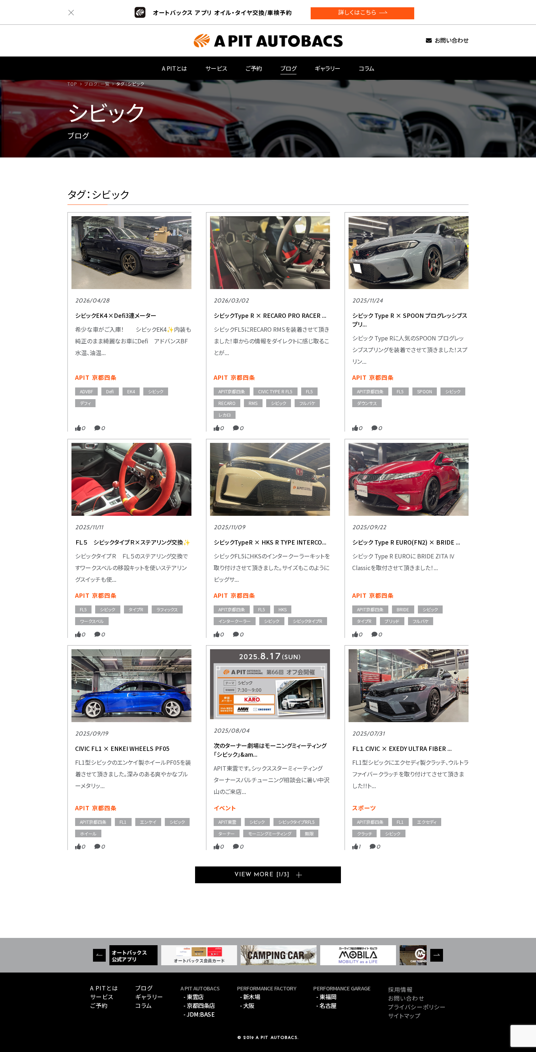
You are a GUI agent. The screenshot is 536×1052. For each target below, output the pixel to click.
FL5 (309, 391)
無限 (309, 833)
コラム (366, 68)
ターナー (226, 833)
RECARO (227, 403)
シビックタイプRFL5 (296, 822)
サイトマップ (404, 1015)
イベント (225, 807)
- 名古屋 (326, 1005)
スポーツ (364, 807)
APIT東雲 (227, 822)
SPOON (424, 391)
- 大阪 (247, 1005)
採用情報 (400, 989)
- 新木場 (250, 996)
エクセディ (426, 822)
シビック (155, 391)
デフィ (85, 403)
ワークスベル (92, 621)
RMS (253, 403)
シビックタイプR (307, 621)
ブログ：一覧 (97, 84)
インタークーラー (234, 621)
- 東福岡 (326, 996)
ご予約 (253, 68)
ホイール (88, 833)
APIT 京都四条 (96, 377)
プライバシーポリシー (417, 1006)
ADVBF (86, 391)
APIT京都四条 (231, 391)
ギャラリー (328, 68)
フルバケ (307, 403)
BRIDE (403, 609)
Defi (110, 391)
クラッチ (364, 833)
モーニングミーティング (269, 833)
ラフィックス (167, 609)
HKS (283, 609)
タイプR (136, 609)
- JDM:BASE (198, 1014)
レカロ (224, 415)
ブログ (288, 68)
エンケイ (148, 822)
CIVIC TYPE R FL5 (275, 391)
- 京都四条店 (199, 1005)
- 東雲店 (193, 996)
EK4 (131, 391)
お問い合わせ (452, 41)
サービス (216, 68)
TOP (72, 84)
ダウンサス (367, 403)
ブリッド (392, 621)
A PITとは (174, 68)
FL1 (123, 822)
